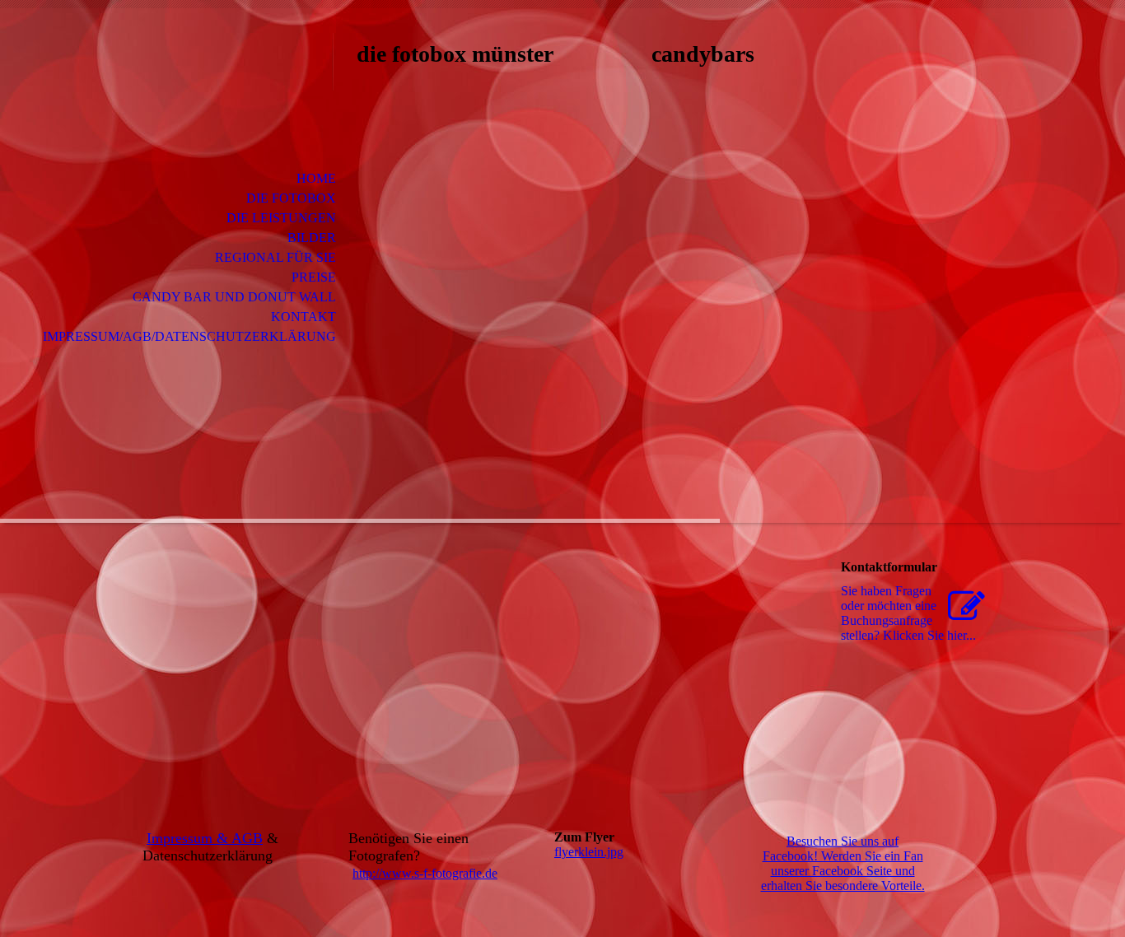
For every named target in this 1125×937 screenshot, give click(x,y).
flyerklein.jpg (588, 852)
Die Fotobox (291, 198)
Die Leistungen (281, 218)
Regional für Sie (275, 257)
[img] (221, 80)
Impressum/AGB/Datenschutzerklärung (189, 336)
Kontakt (303, 317)
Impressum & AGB (205, 838)
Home (316, 178)
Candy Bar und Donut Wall (234, 297)
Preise (314, 277)
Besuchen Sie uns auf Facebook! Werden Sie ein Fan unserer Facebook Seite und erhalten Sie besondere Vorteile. (843, 863)
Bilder (311, 238)
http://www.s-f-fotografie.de (424, 873)
